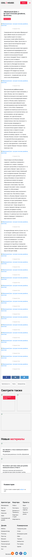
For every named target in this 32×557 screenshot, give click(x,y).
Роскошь (3, 533)
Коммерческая (22, 525)
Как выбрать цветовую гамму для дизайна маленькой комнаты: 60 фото (15, 466)
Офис (18, 536)
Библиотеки (20, 541)
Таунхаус (19, 539)
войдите (22, 489)
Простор (3, 536)
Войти (23, 2)
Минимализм (4, 505)
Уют (2, 549)
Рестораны (20, 544)
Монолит (3, 539)
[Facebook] (7, 377)
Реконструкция (5, 544)
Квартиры (16, 502)
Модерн (3, 510)
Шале (2, 515)
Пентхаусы (15, 508)
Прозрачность (5, 541)
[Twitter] (24, 377)
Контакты (8, 554)
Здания (19, 546)
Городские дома (21, 528)
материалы (17, 439)
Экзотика (3, 546)
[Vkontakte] (16, 377)
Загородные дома (22, 533)
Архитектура (5, 502)
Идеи (24, 505)
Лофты (14, 505)
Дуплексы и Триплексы (15, 511)
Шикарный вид (5, 531)
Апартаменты (16, 519)
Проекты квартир (25, 509)
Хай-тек (3, 508)
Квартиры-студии (15, 515)
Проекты (26, 502)
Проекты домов (25, 513)
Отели (18, 531)
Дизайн (3, 525)
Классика (3, 513)
